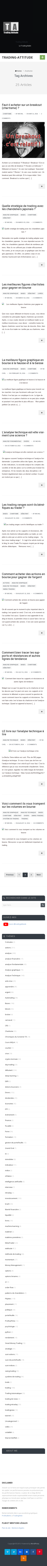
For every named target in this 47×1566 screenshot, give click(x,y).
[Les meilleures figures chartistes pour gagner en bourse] (23, 306)
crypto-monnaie (11, 1059)
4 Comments (38, 593)
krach (7, 1204)
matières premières (13, 1237)
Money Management (13, 1265)
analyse (8, 953)
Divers (26, 441)
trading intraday (11, 1404)
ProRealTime (10, 1321)
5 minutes (9, 942)
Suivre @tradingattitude (17, 924)
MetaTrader (9, 1243)
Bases (23, 215)
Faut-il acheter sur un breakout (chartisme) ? (22, 106)
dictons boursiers (12, 1087)
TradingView (17, 1516)
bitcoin (7, 1009)
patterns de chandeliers (14, 1293)
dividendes (9, 1098)
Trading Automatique (13, 1393)
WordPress (35, 1544)
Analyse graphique (10, 215)
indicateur (9, 1165)
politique (8, 1310)
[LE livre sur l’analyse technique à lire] (23, 751)
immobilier (9, 1159)
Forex (7, 1131)
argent (7, 992)
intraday (8, 1193)
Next (39, 875)
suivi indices (10, 1365)
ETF (6, 1109)
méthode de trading (13, 1254)
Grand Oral (9, 1148)
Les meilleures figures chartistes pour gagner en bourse (23, 286)
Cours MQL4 (10, 1042)
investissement (11, 1198)
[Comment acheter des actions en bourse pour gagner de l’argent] (23, 601)
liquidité (8, 1215)
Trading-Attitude (17, 57)
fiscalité (8, 1126)
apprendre (9, 986)
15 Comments (38, 823)
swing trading (9, 589)
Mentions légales (18, 1528)
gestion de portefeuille (14, 1142)
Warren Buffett (11, 1438)
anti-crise (8, 981)
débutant (7, 218)
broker (7, 1014)
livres (40, 293)
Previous (10, 875)
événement (9, 1115)
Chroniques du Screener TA (16, 1037)
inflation (8, 1176)
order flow (9, 1287)
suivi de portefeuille (13, 1360)
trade (7, 1382)
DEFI (6, 1081)
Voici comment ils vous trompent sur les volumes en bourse (23, 805)
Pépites (8, 1298)
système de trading (11, 818)
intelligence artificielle (13, 1181)
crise (7, 1053)
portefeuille (9, 1315)
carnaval (8, 1020)
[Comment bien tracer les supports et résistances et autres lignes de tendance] (23, 680)
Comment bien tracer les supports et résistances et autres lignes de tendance (21, 655)
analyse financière (12, 959)
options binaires (11, 1276)
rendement (9, 1337)
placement (9, 1304)
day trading (9, 1064)
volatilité (8, 1432)
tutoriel (8, 1415)
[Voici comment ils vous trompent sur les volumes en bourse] (23, 831)
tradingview (9, 1410)
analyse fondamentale (12, 441)
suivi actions (10, 1354)
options (8, 1271)
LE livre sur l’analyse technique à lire (23, 733)
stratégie (8, 1349)
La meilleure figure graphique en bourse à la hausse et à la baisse (23, 361)
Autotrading (9, 998)
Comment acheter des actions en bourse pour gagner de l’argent (23, 575)
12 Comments (36, 672)
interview (8, 1187)
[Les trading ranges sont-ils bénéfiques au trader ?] (23, 524)
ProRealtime (6, 1516)
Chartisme (7, 114)
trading (24, 818)
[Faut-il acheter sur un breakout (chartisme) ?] (23, 140)
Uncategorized (11, 1421)
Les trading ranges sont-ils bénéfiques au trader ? (23, 506)
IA (6, 1154)
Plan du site (6, 1528)
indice (7, 1170)
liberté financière (12, 1209)
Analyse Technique (10, 586)
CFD (6, 1025)
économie (9, 1103)
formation (9, 1137)
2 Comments (37, 222)
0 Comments (27, 518)
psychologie (10, 1326)
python (8, 1332)
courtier (8, 1048)
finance (8, 1120)
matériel (8, 1232)
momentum (9, 1259)
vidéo (7, 1427)
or (6, 1282)
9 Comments (28, 445)
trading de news (11, 1399)
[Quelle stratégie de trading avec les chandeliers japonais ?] (23, 230)
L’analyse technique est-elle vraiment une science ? (23, 434)
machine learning (12, 1226)
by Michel (19, 114)
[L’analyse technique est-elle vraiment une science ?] (23, 452)
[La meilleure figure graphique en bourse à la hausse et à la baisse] (23, 381)
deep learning (10, 1076)
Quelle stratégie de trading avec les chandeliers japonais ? (22, 207)
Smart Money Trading (13, 1343)
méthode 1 (9, 1248)
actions (6, 583)
